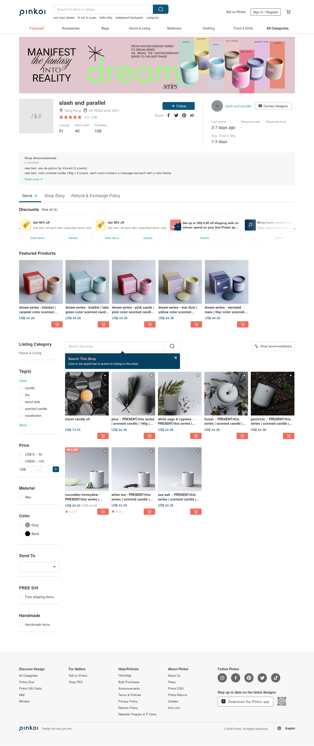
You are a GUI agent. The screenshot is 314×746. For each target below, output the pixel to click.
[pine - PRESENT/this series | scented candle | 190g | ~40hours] (133, 393)
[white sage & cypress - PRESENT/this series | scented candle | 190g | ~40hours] (180, 393)
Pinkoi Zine (26, 682)
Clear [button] (23, 380)
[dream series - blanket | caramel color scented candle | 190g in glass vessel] (41, 282)
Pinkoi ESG (176, 688)
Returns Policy (128, 707)
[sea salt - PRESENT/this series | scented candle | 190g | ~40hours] (180, 469)
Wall (22, 694)
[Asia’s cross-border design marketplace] (32, 12)
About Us (174, 675)
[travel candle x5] (87, 393)
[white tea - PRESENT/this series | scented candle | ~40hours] (133, 469)
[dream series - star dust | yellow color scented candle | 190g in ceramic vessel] (180, 282)
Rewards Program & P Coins (137, 714)
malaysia (152, 17)
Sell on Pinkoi (235, 11)
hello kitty (106, 17)
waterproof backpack (129, 17)
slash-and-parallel (238, 106)
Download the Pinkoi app (248, 701)
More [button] (23, 425)
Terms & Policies (129, 694)
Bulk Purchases (129, 682)
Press (172, 682)
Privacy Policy (128, 701)
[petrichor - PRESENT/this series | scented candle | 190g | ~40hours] (272, 393)
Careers (173, 701)
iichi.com (174, 707)
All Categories (28, 675)
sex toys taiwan (64, 17)
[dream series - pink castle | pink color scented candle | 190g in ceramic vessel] (134, 282)
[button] (179, 106)
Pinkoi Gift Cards (30, 688)
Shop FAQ (76, 682)
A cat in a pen (87, 17)
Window (24, 701)
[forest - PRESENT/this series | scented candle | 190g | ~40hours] (226, 393)
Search (160, 9)
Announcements (129, 688)
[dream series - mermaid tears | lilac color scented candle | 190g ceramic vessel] (226, 282)
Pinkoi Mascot (177, 694)
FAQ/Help (124, 675)
